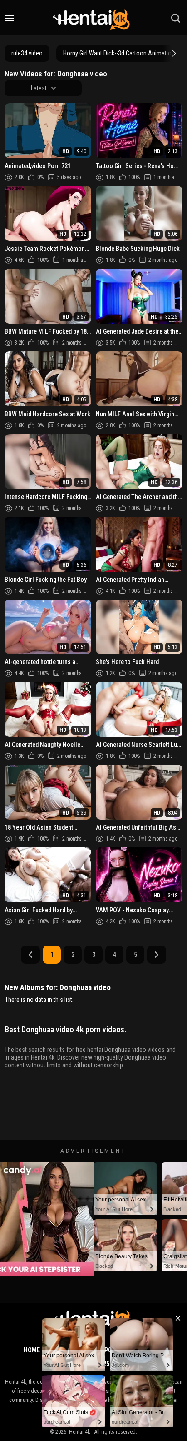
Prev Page (30, 955)
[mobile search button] (175, 18)
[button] (172, 53)
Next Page (156, 955)
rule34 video (27, 53)
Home (32, 1350)
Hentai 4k (79, 1432)
